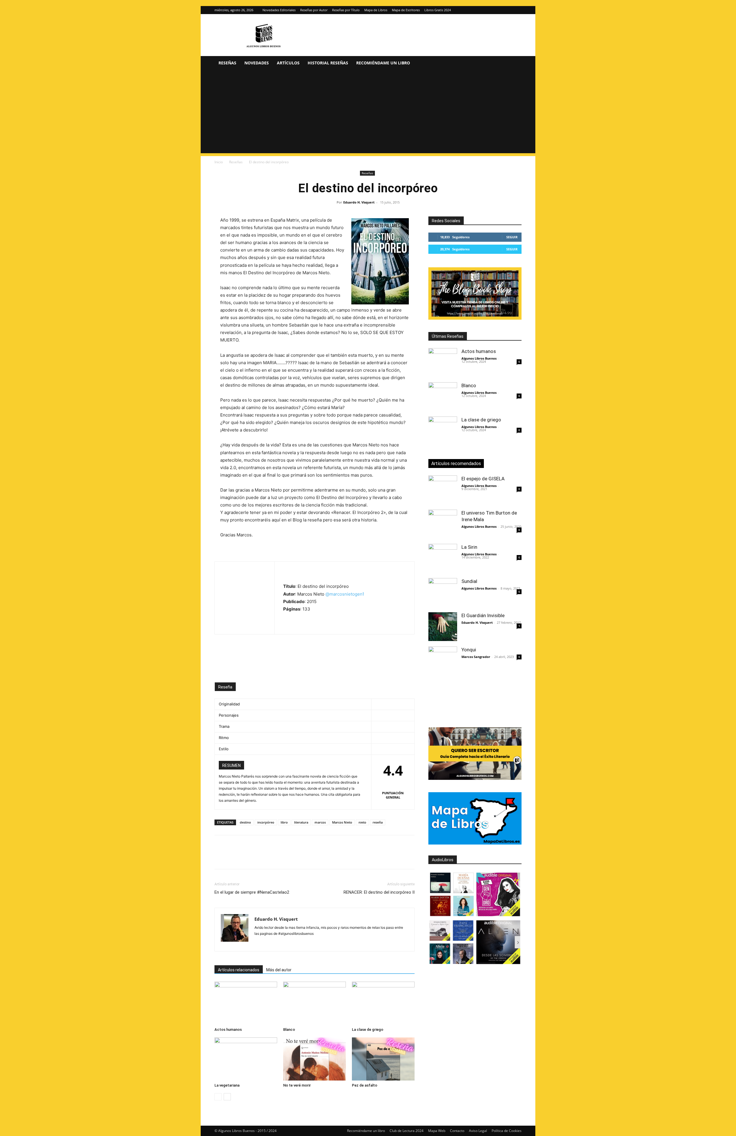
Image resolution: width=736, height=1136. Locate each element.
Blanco (289, 1029)
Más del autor (279, 970)
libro (284, 822)
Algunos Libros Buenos (479, 358)
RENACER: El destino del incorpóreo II (379, 892)
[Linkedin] (273, 857)
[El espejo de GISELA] (442, 489)
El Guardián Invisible (483, 615)
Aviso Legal (478, 1130)
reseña (378, 822)
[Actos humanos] (245, 1003)
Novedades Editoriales (279, 10)
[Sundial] (442, 592)
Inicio (218, 162)
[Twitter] (517, 10)
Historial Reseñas (328, 63)
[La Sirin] (442, 558)
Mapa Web (436, 1130)
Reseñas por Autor (313, 10)
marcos (320, 822)
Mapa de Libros (375, 10)
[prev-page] (218, 1096)
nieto (362, 822)
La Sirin (469, 547)
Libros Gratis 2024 (437, 10)
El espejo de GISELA (483, 478)
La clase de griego (367, 1029)
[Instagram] (507, 10)
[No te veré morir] (314, 1059)
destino (245, 822)
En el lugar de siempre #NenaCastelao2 (251, 892)
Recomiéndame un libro (383, 63)
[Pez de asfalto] (383, 1059)
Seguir (512, 237)
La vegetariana (226, 1085)
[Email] (286, 857)
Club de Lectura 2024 (406, 1130)
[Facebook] (220, 857)
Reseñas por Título (346, 10)
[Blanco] (314, 1003)
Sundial (469, 581)
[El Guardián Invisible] (442, 626)
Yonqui (468, 650)
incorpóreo (265, 822)
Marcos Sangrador (475, 657)
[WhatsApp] (260, 857)
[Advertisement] (368, 113)
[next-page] (227, 1096)
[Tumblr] (299, 857)
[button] (515, 63)
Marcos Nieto (342, 822)
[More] (313, 857)
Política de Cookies (507, 1130)
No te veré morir (297, 1085)
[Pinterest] (246, 857)
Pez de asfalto (364, 1085)
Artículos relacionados (238, 970)
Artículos (288, 63)
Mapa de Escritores (406, 10)
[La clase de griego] (383, 1003)
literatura (301, 822)
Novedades (256, 63)
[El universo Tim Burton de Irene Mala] (442, 524)
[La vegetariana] (245, 1059)
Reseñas (227, 63)
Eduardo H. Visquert (359, 202)
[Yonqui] (442, 660)
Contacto (457, 1130)
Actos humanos (228, 1029)
